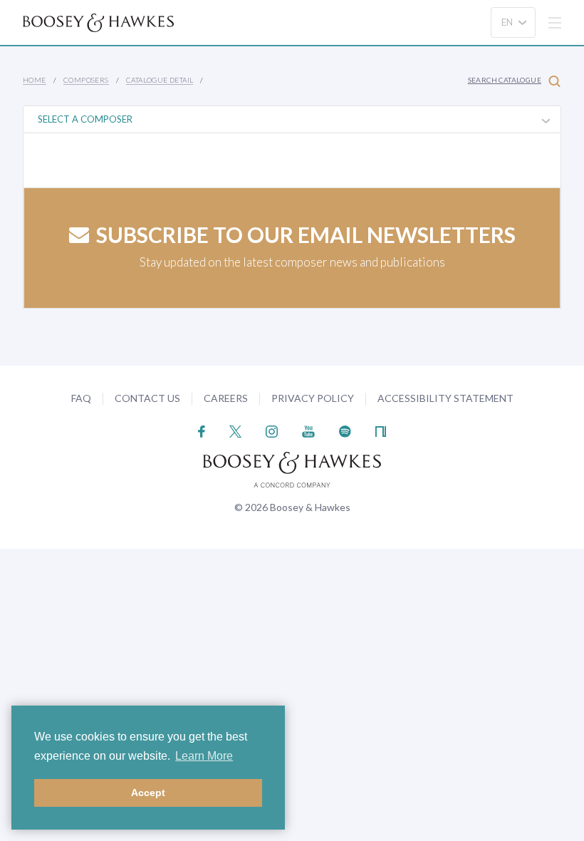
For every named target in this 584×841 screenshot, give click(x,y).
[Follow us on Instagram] (272, 430)
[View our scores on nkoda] (380, 430)
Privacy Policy (312, 398)
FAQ (81, 398)
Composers (86, 80)
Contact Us (147, 398)
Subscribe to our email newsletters (306, 234)
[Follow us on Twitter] (235, 430)
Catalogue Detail (159, 80)
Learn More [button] (204, 756)
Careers (226, 398)
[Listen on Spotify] (345, 430)
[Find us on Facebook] (202, 430)
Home (34, 80)
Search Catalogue (504, 80)
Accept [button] (148, 792)
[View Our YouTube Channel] (308, 430)
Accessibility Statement (445, 398)
